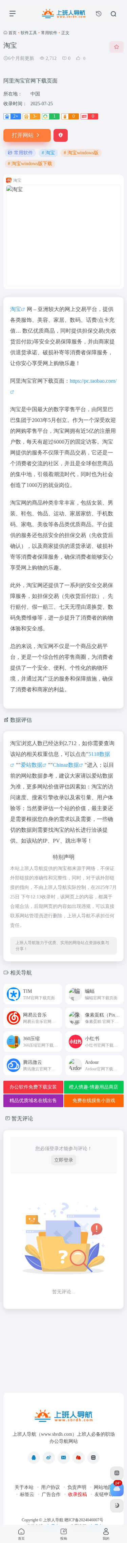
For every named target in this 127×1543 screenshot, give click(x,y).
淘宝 (15, 309)
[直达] (56, 989)
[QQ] (34, 1458)
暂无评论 (22, 1118)
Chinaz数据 (66, 765)
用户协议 (50, 1487)
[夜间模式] (117, 1506)
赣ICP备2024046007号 (83, 1520)
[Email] (64, 1458)
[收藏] (116, 47)
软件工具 (29, 32)
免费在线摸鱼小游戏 (93, 1100)
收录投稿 (77, 1494)
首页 (12, 32)
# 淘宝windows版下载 (30, 163)
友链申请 (103, 1494)
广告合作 (51, 1494)
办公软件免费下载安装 (33, 1087)
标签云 (27, 1494)
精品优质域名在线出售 (33, 1100)
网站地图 (103, 1487)
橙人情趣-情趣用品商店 (93, 1087)
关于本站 (24, 1487)
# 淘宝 (48, 152)
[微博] (49, 1458)
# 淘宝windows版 (81, 152)
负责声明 (76, 1487)
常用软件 (49, 32)
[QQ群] (78, 1458)
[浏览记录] (98, 14)
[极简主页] (93, 1458)
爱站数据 (31, 765)
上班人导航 (53, 1520)
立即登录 (63, 1160)
